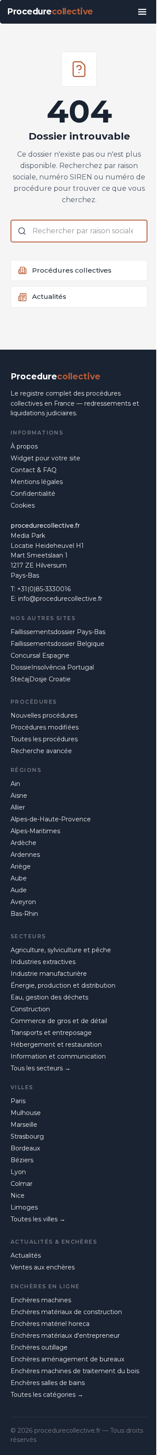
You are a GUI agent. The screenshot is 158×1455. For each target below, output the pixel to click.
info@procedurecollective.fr (60, 599)
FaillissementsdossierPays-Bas (58, 632)
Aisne (19, 795)
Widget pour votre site (45, 458)
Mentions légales (37, 482)
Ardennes (25, 855)
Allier (18, 807)
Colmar (21, 1184)
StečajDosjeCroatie (41, 679)
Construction (30, 1009)
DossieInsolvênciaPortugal (52, 667)
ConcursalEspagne (40, 655)
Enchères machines (41, 1300)
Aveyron (23, 902)
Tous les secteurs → (41, 1068)
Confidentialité (33, 494)
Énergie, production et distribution (63, 985)
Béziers (22, 1160)
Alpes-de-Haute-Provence (51, 819)
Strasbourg (27, 1136)
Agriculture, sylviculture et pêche (61, 950)
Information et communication (58, 1056)
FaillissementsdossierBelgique (57, 644)
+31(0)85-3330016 (44, 589)
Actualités (26, 1255)
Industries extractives (43, 962)
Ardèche (23, 843)
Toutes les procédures (44, 739)
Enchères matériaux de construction (66, 1312)
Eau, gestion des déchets (49, 997)
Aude (19, 890)
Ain (15, 784)
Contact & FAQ (34, 470)
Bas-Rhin (24, 914)
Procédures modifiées (45, 727)
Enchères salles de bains (48, 1383)
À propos (24, 446)
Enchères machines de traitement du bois (75, 1371)
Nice (18, 1195)
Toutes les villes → (38, 1219)
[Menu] (142, 12)
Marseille (24, 1125)
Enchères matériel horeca (50, 1324)
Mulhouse (26, 1113)
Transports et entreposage (51, 1033)
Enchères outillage (39, 1347)
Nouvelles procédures (44, 715)
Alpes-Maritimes (35, 831)
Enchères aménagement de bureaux (67, 1359)
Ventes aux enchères (43, 1267)
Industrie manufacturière (49, 974)
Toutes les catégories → (47, 1395)
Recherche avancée (41, 751)
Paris (18, 1101)
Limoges (24, 1207)
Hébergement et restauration (56, 1044)
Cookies (23, 505)
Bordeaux (25, 1148)
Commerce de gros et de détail (59, 1021)
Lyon (18, 1172)
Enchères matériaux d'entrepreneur (65, 1335)
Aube (19, 878)
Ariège (21, 866)
